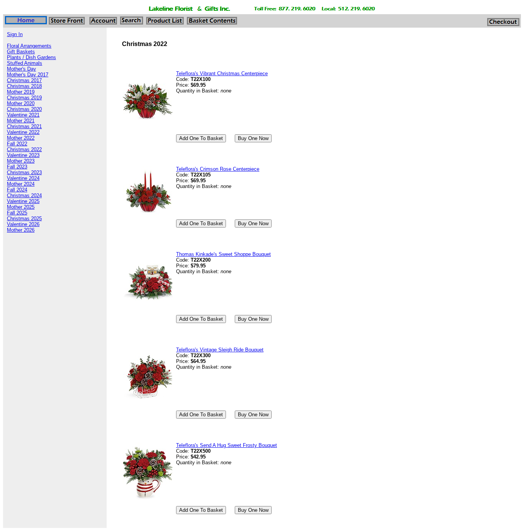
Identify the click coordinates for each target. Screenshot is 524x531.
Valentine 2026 (23, 224)
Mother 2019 (21, 92)
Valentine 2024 (23, 178)
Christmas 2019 (24, 98)
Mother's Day (21, 69)
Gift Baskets (21, 51)
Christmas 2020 (24, 109)
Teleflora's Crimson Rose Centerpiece (217, 169)
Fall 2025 (17, 213)
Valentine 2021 (23, 115)
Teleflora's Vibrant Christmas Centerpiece (222, 73)
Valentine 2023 (23, 155)
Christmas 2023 (24, 172)
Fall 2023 (17, 167)
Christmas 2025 (24, 218)
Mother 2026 (21, 230)
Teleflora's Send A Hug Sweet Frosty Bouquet (226, 445)
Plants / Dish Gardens (31, 57)
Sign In (15, 34)
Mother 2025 (21, 207)
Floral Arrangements (29, 46)
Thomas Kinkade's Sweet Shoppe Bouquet (223, 254)
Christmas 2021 (24, 126)
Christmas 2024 (24, 195)
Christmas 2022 (24, 149)
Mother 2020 (21, 103)
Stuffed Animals (24, 63)
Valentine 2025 (23, 201)
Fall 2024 (17, 190)
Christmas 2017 (24, 80)
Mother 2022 (21, 138)
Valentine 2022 (23, 132)
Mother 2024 (21, 184)
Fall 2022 (17, 144)
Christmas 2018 (24, 86)
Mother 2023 (21, 161)
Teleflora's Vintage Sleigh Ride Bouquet (220, 350)
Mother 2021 (21, 121)
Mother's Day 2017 (27, 75)
